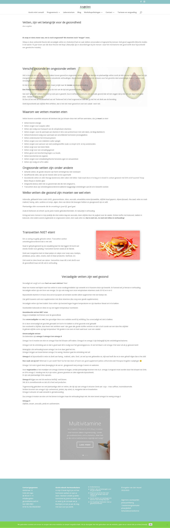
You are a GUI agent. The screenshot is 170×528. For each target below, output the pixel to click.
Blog (79, 12)
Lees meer (85, 444)
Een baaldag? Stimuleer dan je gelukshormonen (100, 502)
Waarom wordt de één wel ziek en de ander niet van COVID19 (99, 494)
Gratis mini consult (36, 12)
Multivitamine (85, 423)
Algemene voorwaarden (130, 500)
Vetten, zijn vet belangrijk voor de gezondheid (100, 490)
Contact (109, 12)
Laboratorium (68, 12)
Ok (150, 524)
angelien (29, 26)
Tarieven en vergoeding (127, 12)
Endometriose (95, 487)
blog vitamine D (99, 132)
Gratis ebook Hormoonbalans (68, 487)
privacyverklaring (127, 503)
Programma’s (52, 12)
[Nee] (167, 525)
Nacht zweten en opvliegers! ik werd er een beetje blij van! (100, 499)
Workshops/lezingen (92, 12)
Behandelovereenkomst (130, 511)
